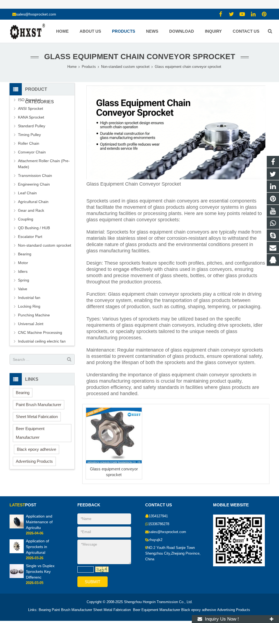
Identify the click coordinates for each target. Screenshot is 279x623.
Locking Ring (29, 306)
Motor (23, 263)
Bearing (24, 254)
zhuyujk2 (155, 540)
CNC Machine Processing (40, 332)
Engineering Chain (34, 184)
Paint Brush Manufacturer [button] (38, 404)
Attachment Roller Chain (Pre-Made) (44, 164)
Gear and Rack (31, 210)
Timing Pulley (29, 134)
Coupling (25, 219)
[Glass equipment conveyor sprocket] (114, 435)
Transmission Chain (35, 175)
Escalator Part (30, 236)
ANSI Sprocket (30, 108)
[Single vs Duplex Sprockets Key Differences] (17, 577)
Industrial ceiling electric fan (42, 341)
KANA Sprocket (31, 117)
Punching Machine (34, 315)
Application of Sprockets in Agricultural (37, 547)
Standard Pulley (31, 126)
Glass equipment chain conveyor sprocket (139, 56)
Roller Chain (28, 143)
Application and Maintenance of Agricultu (39, 522)
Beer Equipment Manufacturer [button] (30, 433)
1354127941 (158, 516)
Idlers (23, 271)
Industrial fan (29, 297)
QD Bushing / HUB (34, 228)
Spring (23, 280)
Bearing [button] (22, 392)
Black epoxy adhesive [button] (36, 449)
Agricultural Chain (33, 201)
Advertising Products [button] (34, 461)
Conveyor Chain (32, 152)
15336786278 (158, 524)
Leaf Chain (27, 193)
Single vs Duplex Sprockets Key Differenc (40, 571)
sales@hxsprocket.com (36, 14)
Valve (22, 289)
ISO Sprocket (29, 100)
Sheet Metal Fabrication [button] (37, 416)
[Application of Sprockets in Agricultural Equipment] (17, 552)
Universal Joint (30, 324)
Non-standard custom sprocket (44, 245)
